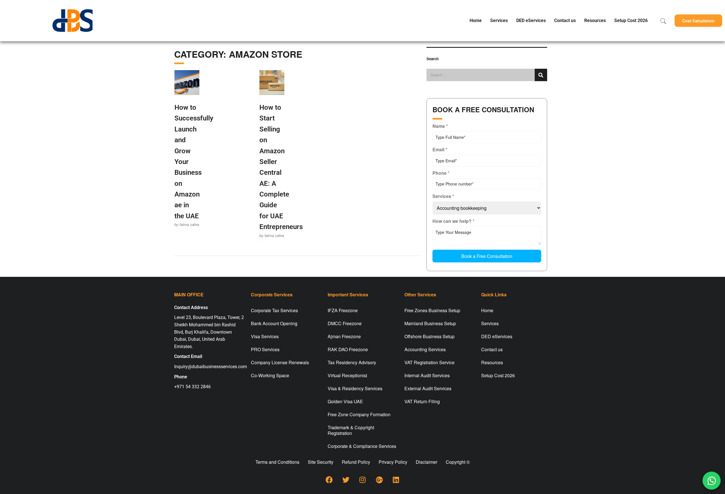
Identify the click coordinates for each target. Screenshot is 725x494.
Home (476, 20)
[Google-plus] (379, 480)
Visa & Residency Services (355, 388)
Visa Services (265, 336)
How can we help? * (453, 221)
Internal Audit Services (427, 375)
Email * (439, 149)
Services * (443, 196)
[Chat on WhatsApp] (712, 481)
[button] (698, 20)
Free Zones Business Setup (432, 310)
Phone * (440, 173)
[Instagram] (362, 480)
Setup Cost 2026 (631, 20)
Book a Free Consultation (486, 256)
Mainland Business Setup (430, 323)
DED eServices (531, 20)
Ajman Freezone (344, 336)
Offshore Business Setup (429, 336)
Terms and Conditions (277, 462)
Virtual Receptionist (347, 375)
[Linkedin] (396, 480)
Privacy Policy (393, 462)
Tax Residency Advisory (352, 362)
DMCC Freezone (345, 323)
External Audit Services (427, 388)
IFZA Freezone (343, 310)
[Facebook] (329, 480)
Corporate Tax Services (274, 310)
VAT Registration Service (429, 362)
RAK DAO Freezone (348, 349)
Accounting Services (425, 349)
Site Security (320, 462)
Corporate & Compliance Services (362, 446)
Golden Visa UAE (345, 401)
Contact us (565, 20)
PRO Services (265, 349)
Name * (440, 126)
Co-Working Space (270, 375)
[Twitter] (345, 480)
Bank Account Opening (274, 323)
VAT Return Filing (422, 401)
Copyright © (458, 462)
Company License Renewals (280, 362)
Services (499, 20)
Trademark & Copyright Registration (351, 430)
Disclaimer (426, 462)
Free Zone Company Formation (359, 414)
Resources (595, 20)
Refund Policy (356, 462)
